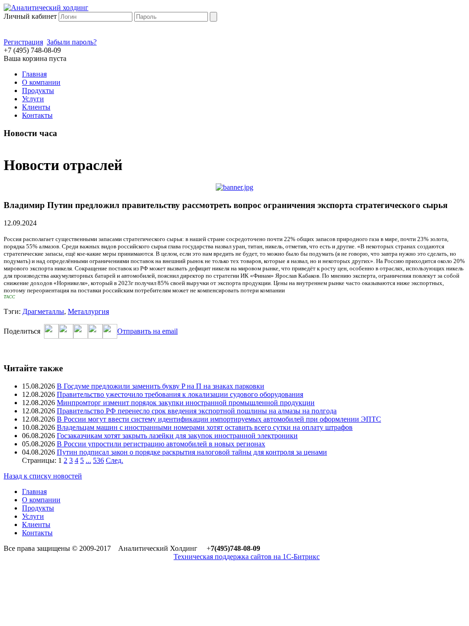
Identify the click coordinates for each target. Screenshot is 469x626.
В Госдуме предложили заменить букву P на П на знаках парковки (160, 386)
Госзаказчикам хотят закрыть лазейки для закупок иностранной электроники (177, 435)
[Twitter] (66, 336)
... (88, 460)
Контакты (37, 115)
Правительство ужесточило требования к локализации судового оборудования (180, 394)
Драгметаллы (43, 311)
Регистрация (23, 42)
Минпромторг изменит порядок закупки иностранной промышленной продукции (186, 402)
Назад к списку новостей (43, 476)
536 (98, 460)
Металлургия (88, 311)
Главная (34, 74)
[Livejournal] (110, 336)
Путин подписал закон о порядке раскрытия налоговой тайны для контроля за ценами (192, 452)
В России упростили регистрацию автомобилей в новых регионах (161, 444)
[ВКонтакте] (80, 336)
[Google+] (95, 336)
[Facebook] (51, 336)
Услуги (33, 99)
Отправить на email (147, 331)
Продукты (38, 90)
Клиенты (36, 107)
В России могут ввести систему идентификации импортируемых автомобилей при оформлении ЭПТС (219, 419)
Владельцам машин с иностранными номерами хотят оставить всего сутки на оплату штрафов (205, 427)
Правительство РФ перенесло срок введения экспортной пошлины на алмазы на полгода (197, 411)
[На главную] (46, 7)
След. (114, 460)
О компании (41, 82)
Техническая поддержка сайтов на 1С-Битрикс (247, 556)
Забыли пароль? (72, 42)
